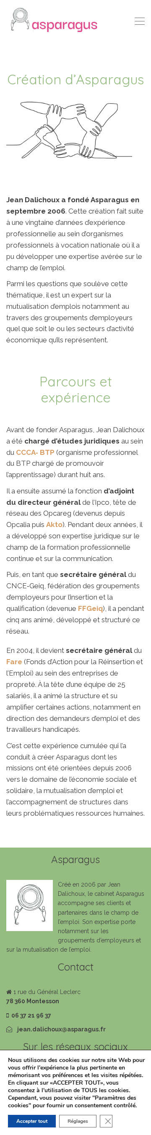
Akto (54, 524)
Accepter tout (31, 1121)
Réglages (78, 1121)
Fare (14, 662)
